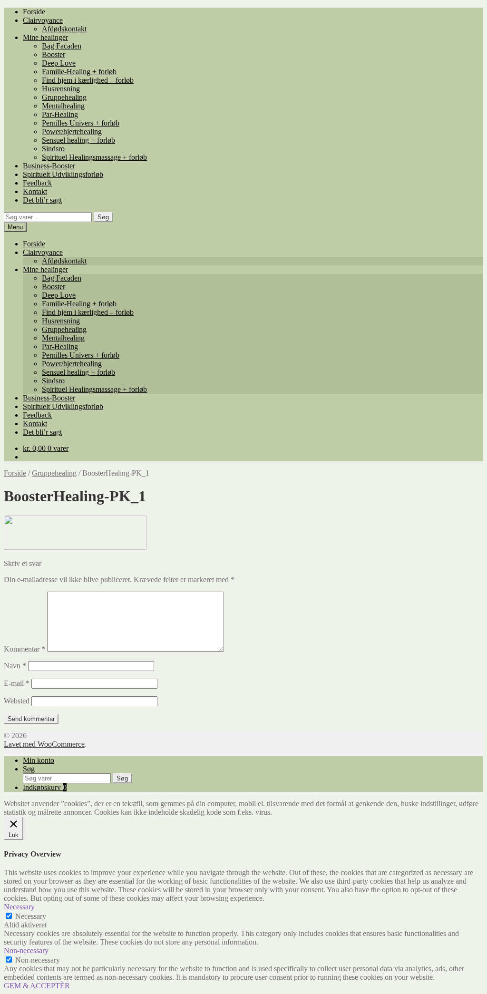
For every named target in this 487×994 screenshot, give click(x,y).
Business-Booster (49, 166)
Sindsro (53, 149)
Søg (103, 217)
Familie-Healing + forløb (79, 72)
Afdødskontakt (64, 29)
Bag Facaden (61, 46)
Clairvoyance (43, 20)
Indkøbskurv (45, 787)
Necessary (30, 916)
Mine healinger (45, 37)
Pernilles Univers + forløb (80, 123)
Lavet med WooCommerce (44, 744)
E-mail (16, 683)
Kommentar (24, 649)
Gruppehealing (64, 97)
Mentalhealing (63, 106)
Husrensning (61, 89)
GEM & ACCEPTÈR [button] (37, 986)
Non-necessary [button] (26, 950)
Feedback (37, 183)
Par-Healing (60, 114)
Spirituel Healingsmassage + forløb (94, 157)
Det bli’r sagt (42, 200)
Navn (15, 666)
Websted (16, 701)
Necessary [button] (19, 907)
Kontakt (35, 191)
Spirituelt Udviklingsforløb (63, 174)
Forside (34, 12)
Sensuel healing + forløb (78, 140)
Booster (53, 54)
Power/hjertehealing (72, 131)
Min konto (38, 760)
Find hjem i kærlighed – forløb (88, 80)
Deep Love (59, 63)
